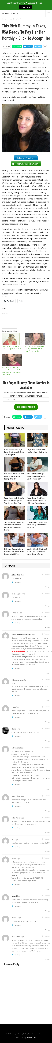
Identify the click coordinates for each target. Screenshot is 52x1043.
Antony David (15, 575)
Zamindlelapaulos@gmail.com (21, 657)
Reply (48, 587)
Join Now (25, 7)
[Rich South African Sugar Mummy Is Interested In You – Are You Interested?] (37, 464)
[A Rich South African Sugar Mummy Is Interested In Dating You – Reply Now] (14, 440)
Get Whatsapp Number (27, 163)
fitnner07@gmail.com (29, 881)
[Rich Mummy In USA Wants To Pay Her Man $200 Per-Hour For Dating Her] (35, 339)
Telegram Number (25, 158)
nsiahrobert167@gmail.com (32, 951)
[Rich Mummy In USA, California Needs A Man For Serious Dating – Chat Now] (14, 464)
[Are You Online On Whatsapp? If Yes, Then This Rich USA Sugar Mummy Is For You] (37, 540)
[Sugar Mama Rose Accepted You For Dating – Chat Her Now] (37, 440)
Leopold (14, 896)
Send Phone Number (26, 406)
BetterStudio (31, 1038)
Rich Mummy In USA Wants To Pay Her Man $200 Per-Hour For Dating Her (34, 348)
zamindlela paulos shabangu (21, 634)
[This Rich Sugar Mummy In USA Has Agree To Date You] (12, 339)
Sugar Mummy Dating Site (10, 13)
